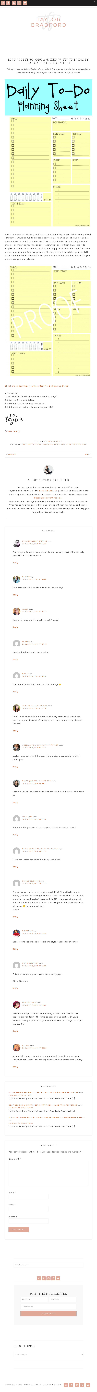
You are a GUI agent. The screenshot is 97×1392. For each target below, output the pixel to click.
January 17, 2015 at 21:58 (34, 884)
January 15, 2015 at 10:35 (34, 748)
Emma (25, 673)
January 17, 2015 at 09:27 (34, 783)
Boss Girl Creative (48, 491)
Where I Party (13, 431)
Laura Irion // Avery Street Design (40, 849)
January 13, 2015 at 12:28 (34, 544)
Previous (12, 455)
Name (12, 1192)
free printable (30, 444)
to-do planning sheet (76, 444)
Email (12, 1204)
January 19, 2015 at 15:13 (34, 1005)
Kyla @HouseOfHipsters (34, 541)
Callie (25, 609)
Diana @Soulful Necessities (36, 781)
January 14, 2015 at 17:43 (34, 644)
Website (13, 1216)
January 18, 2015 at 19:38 (34, 934)
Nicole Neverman (31, 881)
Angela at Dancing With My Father (40, 745)
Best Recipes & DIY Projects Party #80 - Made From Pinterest (43, 1105)
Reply (15, 562)
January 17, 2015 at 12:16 (34, 819)
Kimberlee (27, 931)
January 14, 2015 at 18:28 (34, 676)
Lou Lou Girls (29, 1002)
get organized (46, 444)
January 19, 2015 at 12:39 (34, 966)
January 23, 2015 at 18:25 (34, 1048)
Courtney (27, 816)
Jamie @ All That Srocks (34, 706)
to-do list (59, 444)
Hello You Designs (52, 1385)
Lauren (26, 577)
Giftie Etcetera (30, 963)
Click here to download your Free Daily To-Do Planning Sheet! (37, 386)
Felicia (25, 1045)
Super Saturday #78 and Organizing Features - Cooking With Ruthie (47, 1118)
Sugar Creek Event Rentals (48, 498)
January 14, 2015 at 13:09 (34, 579)
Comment (15, 1159)
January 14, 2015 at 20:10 (34, 708)
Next (87, 455)
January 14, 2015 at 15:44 (34, 612)
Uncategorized (55, 442)
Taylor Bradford (48, 21)
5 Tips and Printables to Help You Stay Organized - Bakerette (44, 1092)
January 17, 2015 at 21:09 (34, 851)
